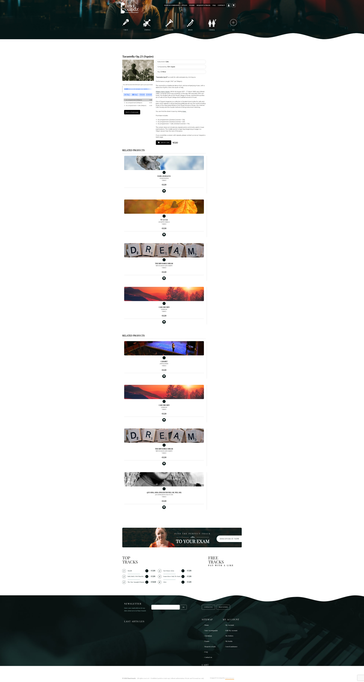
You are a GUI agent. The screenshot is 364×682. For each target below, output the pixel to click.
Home (206, 625)
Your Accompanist (171, 5)
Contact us (208, 657)
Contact (221, 5)
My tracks (228, 641)
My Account (229, 625)
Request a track (203, 5)
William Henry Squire (163, 91)
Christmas (208, 636)
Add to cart (165, 142)
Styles (184, 5)
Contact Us (208, 607)
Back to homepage (132, 112)
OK (183, 607)
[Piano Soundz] (129, 7)
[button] (164, 191)
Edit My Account (231, 630)
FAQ (214, 5)
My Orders (229, 636)
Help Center (223, 607)
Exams (191, 5)
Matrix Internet (229, 678)
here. (184, 111)
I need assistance (231, 647)
